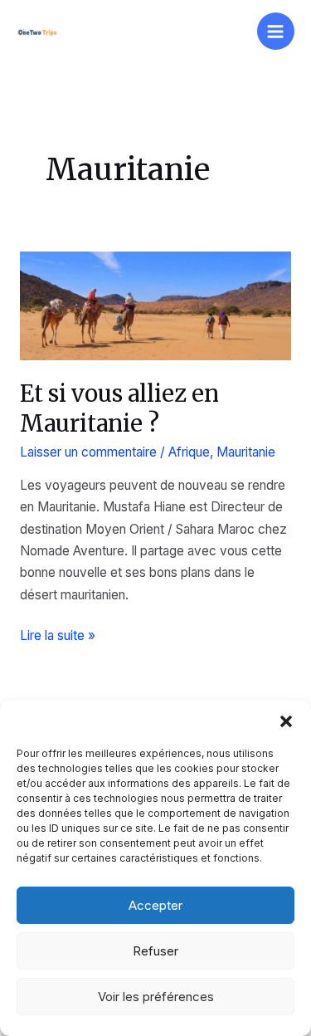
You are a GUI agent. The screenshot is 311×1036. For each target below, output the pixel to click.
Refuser (155, 951)
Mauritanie (245, 452)
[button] (286, 721)
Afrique (189, 452)
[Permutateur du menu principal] (275, 31)
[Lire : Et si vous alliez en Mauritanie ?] (155, 305)
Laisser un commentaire (88, 452)
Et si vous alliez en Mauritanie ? (119, 408)
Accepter (155, 905)
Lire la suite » (57, 637)
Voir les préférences (156, 996)
